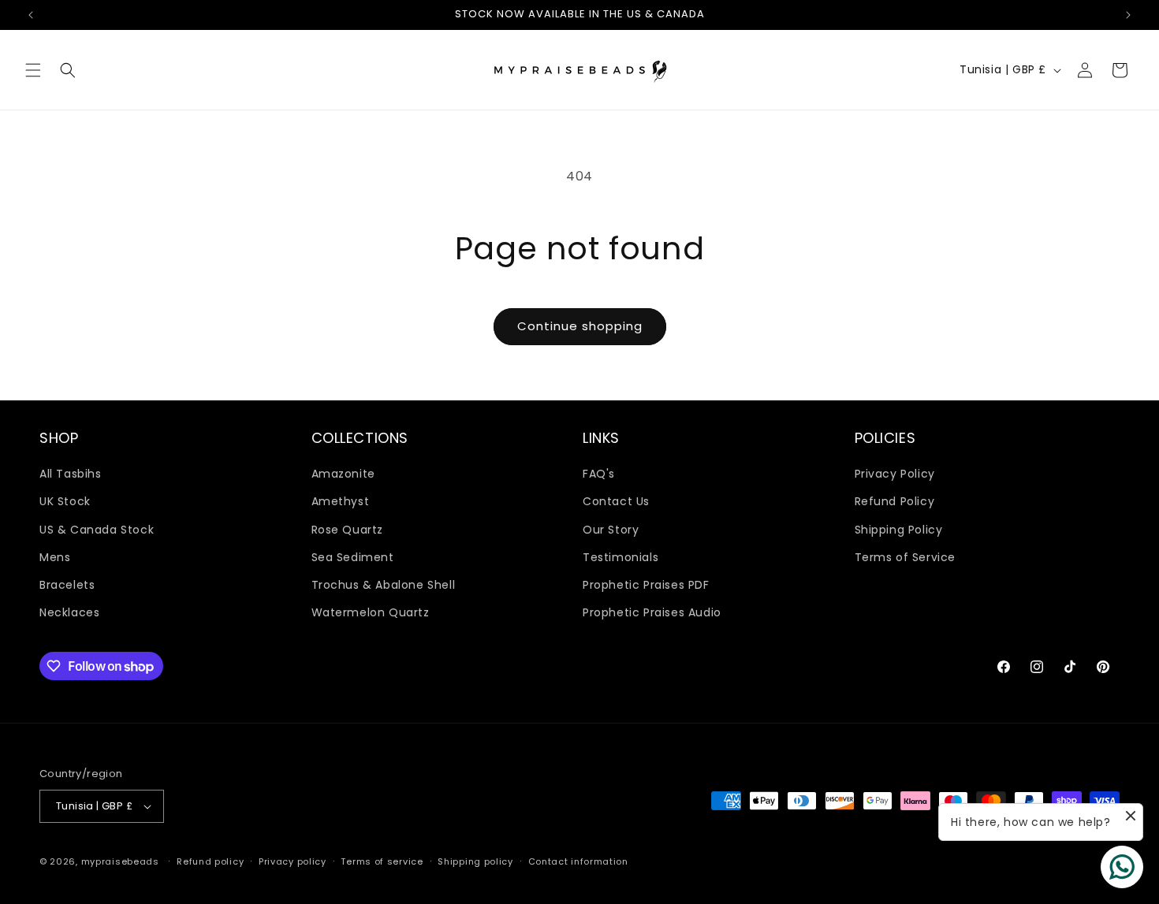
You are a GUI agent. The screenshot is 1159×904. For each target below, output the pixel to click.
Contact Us (616, 501)
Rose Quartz (347, 530)
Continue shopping (580, 326)
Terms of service (382, 861)
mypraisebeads (120, 861)
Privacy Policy (895, 474)
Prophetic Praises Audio (652, 612)
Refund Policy (895, 501)
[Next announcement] (1128, 15)
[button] (33, 70)
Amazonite (343, 474)
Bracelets (67, 585)
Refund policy (210, 861)
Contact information (578, 861)
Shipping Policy (899, 530)
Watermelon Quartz (370, 612)
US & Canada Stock (96, 530)
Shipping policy (475, 861)
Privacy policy (292, 861)
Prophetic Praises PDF (646, 585)
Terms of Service (905, 557)
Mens (54, 557)
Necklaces (69, 612)
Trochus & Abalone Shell (383, 585)
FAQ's (599, 474)
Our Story (611, 530)
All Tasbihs (70, 474)
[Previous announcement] (30, 15)
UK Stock (65, 501)
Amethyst (340, 501)
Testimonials (620, 557)
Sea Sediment (352, 557)
